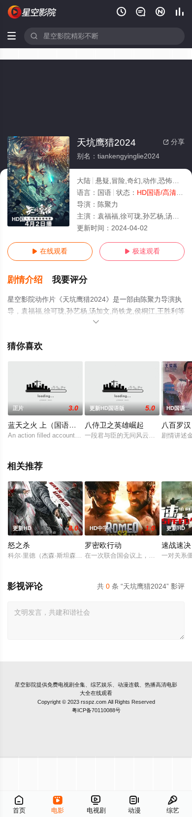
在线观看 (49, 251)
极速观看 (142, 251)
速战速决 (176, 545)
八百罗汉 (176, 425)
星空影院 (25, 685)
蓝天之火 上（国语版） (46, 425)
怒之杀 (19, 545)
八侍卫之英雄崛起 (114, 425)
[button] (30, 279)
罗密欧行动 (103, 545)
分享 (174, 142)
